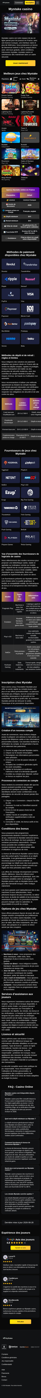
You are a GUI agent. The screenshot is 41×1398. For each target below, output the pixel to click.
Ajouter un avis (20, 1248)
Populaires (5, 79)
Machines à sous (33, 78)
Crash (24, 79)
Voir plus (20, 1321)
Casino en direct (15, 79)
